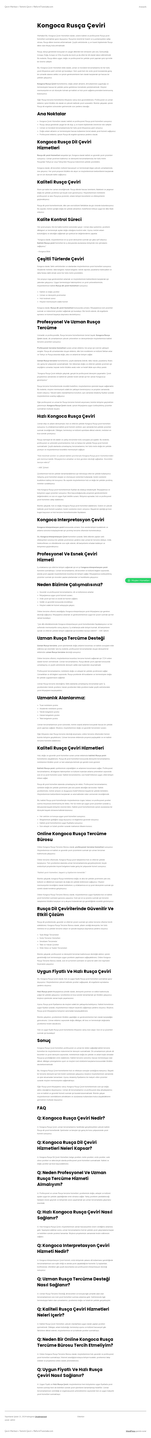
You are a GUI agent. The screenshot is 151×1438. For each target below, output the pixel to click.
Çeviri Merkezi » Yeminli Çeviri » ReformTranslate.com (29, 6)
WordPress (130, 1431)
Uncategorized (41, 1416)
